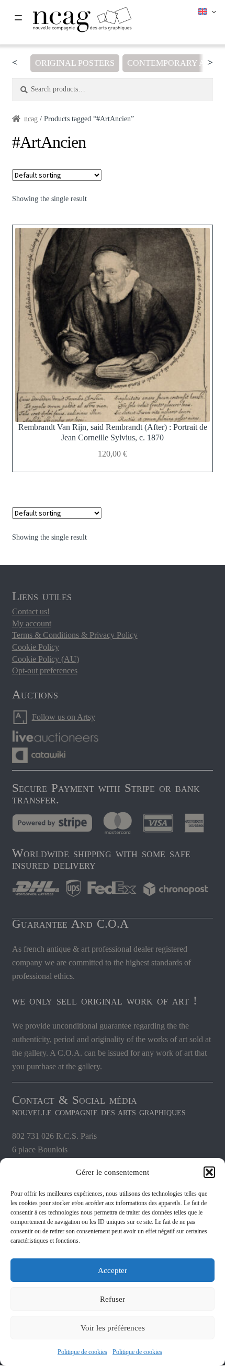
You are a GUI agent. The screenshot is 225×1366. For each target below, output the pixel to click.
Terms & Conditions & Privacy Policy (75, 635)
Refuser (112, 1299)
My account (31, 623)
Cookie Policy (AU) (45, 659)
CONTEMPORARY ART (171, 63)
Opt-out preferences (44, 670)
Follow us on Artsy (63, 717)
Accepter (112, 1270)
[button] (209, 1172)
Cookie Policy (35, 647)
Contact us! (31, 611)
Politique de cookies (82, 1352)
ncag (31, 119)
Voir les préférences (113, 1328)
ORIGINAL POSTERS (75, 63)
